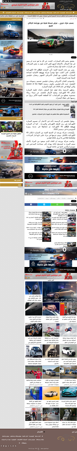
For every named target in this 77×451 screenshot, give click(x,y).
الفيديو (19, 118)
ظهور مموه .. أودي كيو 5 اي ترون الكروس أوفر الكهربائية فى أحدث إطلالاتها (49, 105)
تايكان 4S (63, 198)
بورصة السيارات (16, 19)
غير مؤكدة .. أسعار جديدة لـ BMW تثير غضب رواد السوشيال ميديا (34, 228)
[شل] (51, 184)
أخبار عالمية (72, 18)
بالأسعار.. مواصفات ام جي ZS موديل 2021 (35, 238)
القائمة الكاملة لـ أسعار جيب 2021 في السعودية (34, 218)
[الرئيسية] (73, 12)
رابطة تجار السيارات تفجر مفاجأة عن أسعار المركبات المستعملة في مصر (59, 234)
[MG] (11, 88)
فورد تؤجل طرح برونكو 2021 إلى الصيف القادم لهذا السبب (59, 228)
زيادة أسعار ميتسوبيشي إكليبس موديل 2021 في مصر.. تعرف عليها (59, 223)
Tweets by (20, 187)
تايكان (39, 70)
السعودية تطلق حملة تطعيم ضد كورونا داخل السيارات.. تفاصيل (50, 114)
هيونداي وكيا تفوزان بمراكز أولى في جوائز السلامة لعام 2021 (51, 109)
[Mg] (51, 192)
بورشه (41, 72)
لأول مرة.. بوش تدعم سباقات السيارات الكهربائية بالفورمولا (34, 223)
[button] (12, 137)
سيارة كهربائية (70, 198)
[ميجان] (51, 152)
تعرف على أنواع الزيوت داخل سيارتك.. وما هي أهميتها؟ (35, 233)
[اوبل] (51, 160)
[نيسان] (51, 176)
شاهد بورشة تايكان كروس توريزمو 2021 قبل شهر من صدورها (60, 244)
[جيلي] (55, 168)
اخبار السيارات (40, 198)
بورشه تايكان (69, 127)
